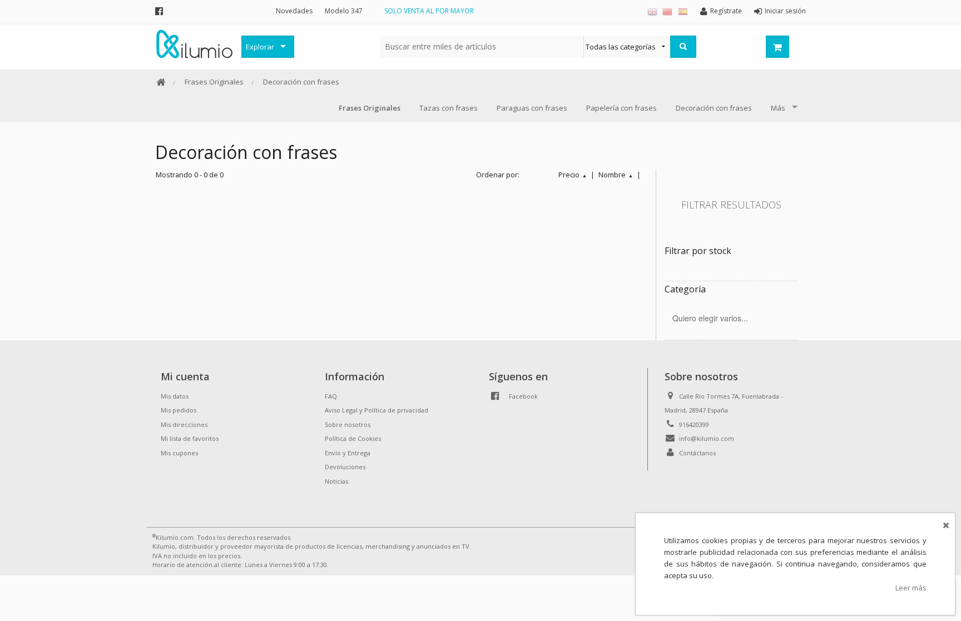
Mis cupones (179, 453)
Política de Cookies (353, 438)
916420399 (694, 424)
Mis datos (175, 396)
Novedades (294, 11)
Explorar (260, 47)
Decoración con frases (301, 82)
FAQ (331, 396)
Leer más (911, 588)
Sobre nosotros (347, 424)
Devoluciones (345, 467)
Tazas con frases (448, 108)
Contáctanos (697, 453)
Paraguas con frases (532, 108)
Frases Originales (214, 82)
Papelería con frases (621, 108)
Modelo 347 (344, 11)
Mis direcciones (184, 424)
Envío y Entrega (347, 453)
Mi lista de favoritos (190, 438)
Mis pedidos (178, 410)
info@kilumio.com (706, 438)
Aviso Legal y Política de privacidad (376, 410)
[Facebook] (159, 11)
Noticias (336, 481)
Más (778, 108)
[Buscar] (683, 47)
